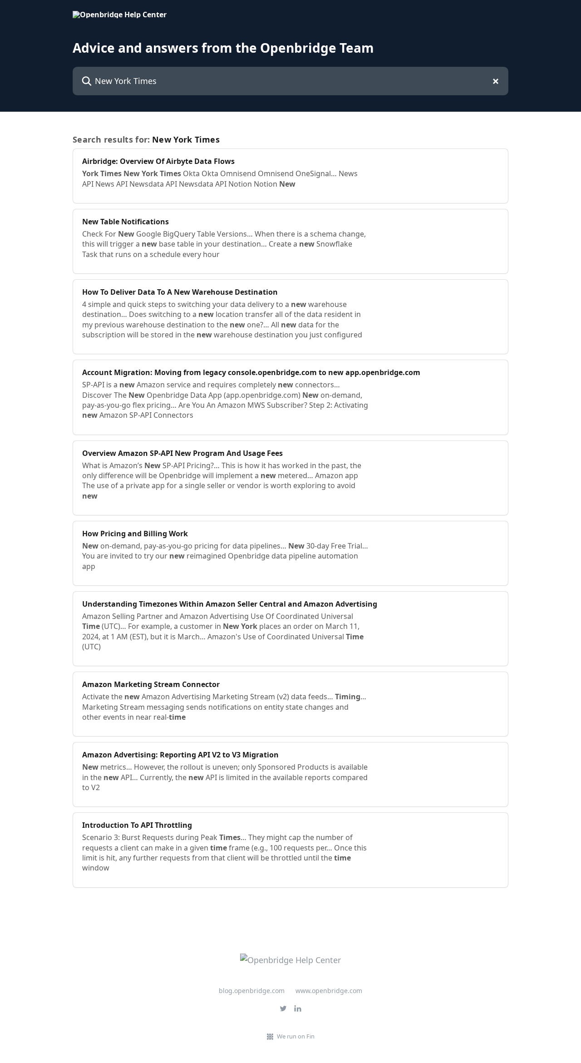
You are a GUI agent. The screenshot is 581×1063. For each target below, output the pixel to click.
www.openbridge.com (328, 990)
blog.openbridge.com (252, 990)
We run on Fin (296, 1036)
